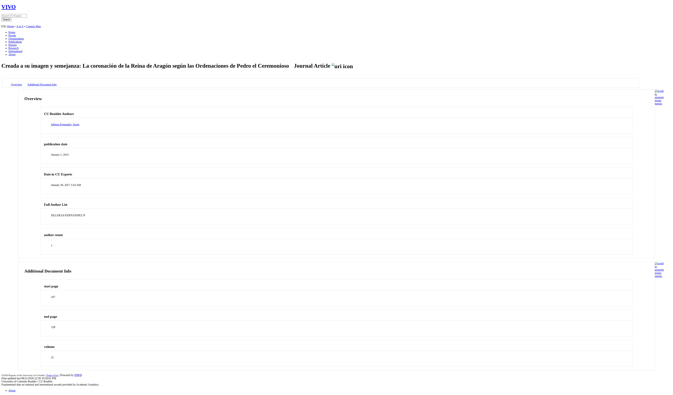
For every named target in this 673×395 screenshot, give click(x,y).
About (11, 54)
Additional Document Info (42, 84)
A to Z (19, 26)
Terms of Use (52, 375)
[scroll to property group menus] (659, 103)
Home (10, 26)
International (15, 51)
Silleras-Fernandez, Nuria (65, 124)
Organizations (16, 38)
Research (13, 48)
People (12, 35)
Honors (12, 44)
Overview (16, 84)
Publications (15, 41)
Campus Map (33, 26)
